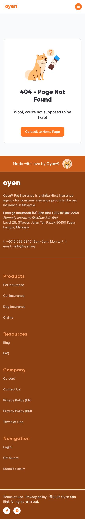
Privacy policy (36, 497)
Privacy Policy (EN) (17, 400)
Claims (8, 317)
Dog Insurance (14, 307)
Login (7, 447)
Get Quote (11, 458)
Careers (9, 378)
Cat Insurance (13, 296)
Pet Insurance (13, 285)
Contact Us (11, 389)
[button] (78, 6)
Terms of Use (13, 422)
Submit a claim (14, 469)
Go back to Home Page (42, 132)
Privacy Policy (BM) (17, 411)
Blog (6, 343)
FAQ (6, 353)
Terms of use (13, 497)
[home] (10, 6)
